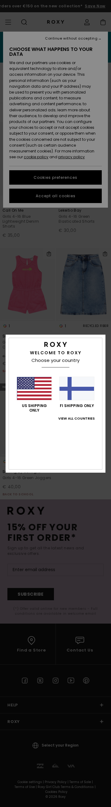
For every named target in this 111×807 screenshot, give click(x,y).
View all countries (76, 418)
